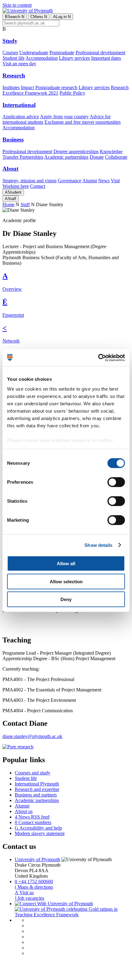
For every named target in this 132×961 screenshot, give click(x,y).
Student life (13, 58)
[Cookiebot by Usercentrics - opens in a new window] (98, 357)
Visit (115, 180)
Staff (10, 198)
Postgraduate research (56, 87)
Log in (62, 16)
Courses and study (32, 772)
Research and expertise (37, 789)
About (10, 168)
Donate (97, 157)
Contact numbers (33, 822)
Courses (10, 52)
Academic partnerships (66, 157)
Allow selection (66, 581)
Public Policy (72, 93)
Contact (37, 186)
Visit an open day (19, 63)
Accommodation (41, 58)
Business (13, 139)
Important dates (106, 58)
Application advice (20, 116)
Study (9, 41)
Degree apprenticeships (76, 151)
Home (8, 204)
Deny (66, 599)
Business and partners (36, 794)
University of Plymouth (37, 859)
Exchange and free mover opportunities (83, 122)
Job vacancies (29, 898)
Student (13, 192)
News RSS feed (32, 816)
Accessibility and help (38, 827)
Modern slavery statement (39, 833)
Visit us (24, 892)
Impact (27, 87)
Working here (15, 186)
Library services (74, 58)
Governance (69, 180)
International (19, 105)
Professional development (100, 52)
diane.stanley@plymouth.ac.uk (32, 736)
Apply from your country (64, 116)
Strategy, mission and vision (29, 180)
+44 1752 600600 (34, 881)
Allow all (66, 563)
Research (13, 75)
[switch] (116, 482)
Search (14, 16)
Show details (98, 544)
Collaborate (116, 157)
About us (24, 811)
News (104, 180)
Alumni (89, 180)
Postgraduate (61, 52)
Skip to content (17, 5)
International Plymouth (37, 783)
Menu (38, 16)
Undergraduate (33, 52)
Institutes (11, 87)
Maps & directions (34, 887)
